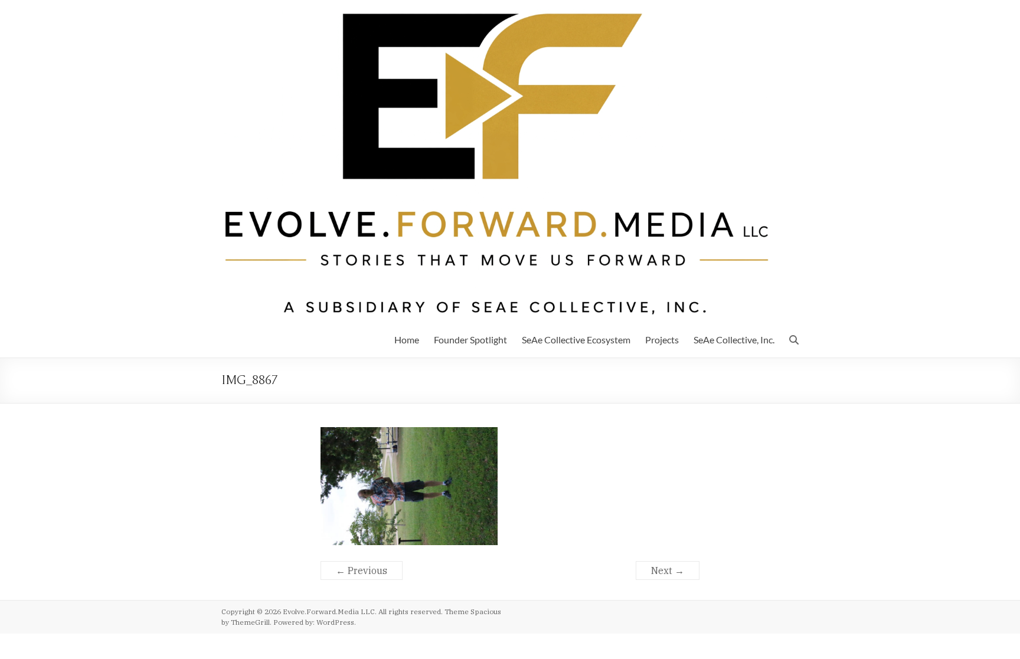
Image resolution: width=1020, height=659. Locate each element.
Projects (662, 339)
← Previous (361, 570)
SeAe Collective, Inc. (734, 339)
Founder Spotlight (470, 339)
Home (406, 339)
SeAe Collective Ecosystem (576, 339)
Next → (667, 570)
